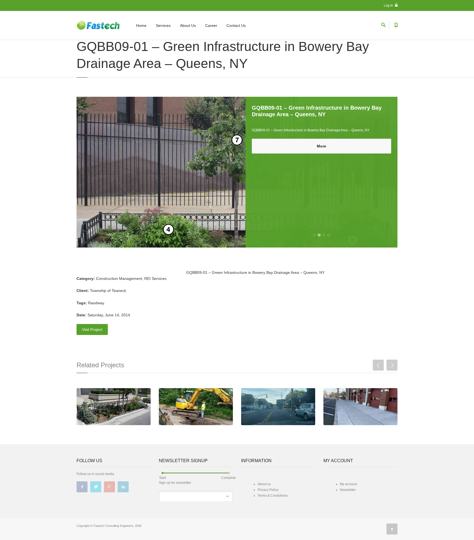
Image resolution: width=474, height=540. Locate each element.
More (321, 146)
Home (141, 25)
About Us (188, 25)
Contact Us (236, 25)
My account (348, 484)
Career (211, 25)
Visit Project (92, 329)
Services (163, 25)
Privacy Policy (268, 490)
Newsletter (348, 490)
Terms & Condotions (273, 496)
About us (264, 484)
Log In (389, 5)
